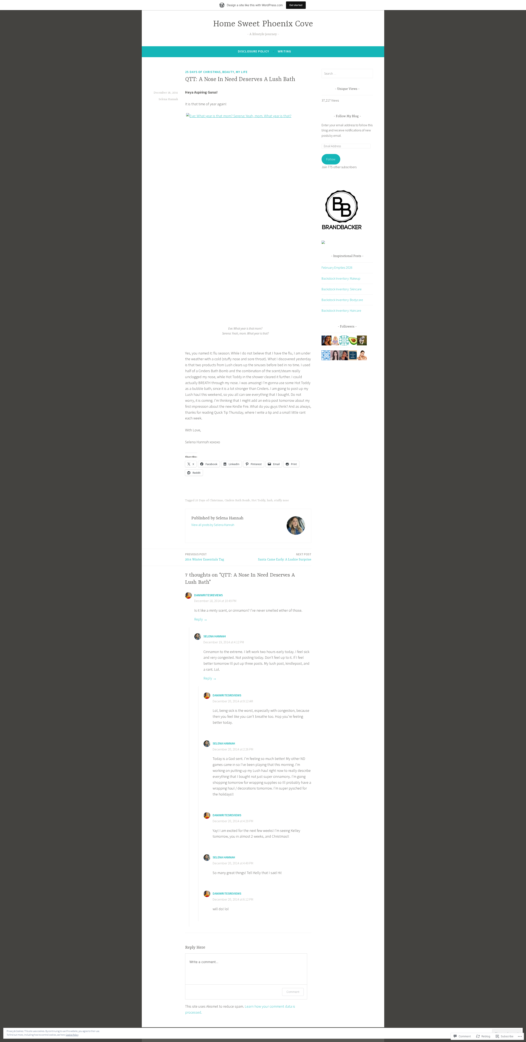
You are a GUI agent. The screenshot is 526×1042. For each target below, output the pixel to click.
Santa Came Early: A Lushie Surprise (284, 557)
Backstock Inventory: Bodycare (342, 300)
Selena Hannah (168, 99)
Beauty (228, 72)
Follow (330, 159)
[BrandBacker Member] (342, 229)
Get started (295, 5)
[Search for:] (347, 73)
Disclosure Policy (253, 51)
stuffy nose (281, 500)
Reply (198, 619)
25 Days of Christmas (203, 72)
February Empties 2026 (337, 267)
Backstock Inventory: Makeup (341, 278)
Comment (292, 991)
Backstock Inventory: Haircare (341, 310)
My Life (242, 72)
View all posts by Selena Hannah (212, 525)
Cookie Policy (72, 1034)
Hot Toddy (258, 500)
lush (269, 500)
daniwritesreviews (208, 595)
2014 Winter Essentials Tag (204, 557)
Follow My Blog (347, 116)
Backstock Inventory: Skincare (342, 289)
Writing (284, 51)
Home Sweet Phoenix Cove (263, 24)
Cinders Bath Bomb (237, 500)
